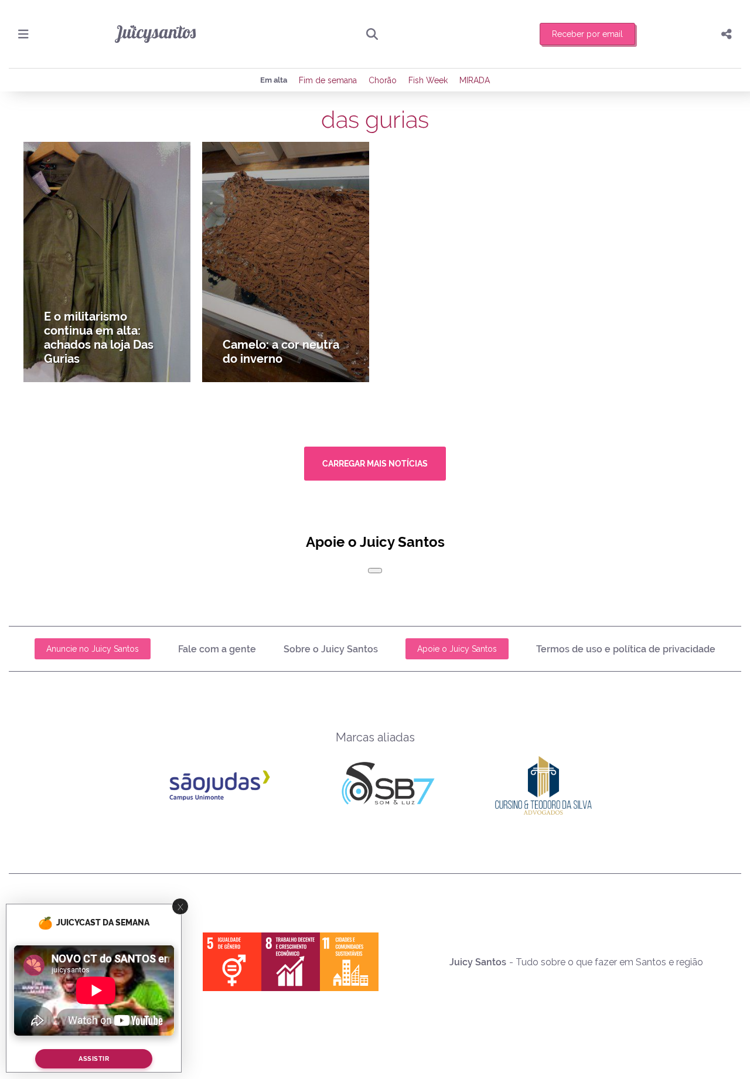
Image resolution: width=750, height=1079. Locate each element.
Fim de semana (328, 80)
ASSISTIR (94, 1059)
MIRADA (474, 80)
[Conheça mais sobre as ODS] (291, 961)
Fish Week (428, 80)
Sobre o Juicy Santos (331, 649)
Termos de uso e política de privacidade (625, 649)
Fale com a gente (217, 649)
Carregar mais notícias (375, 463)
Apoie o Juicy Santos (457, 648)
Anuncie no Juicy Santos (92, 648)
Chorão (383, 80)
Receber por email (587, 34)
